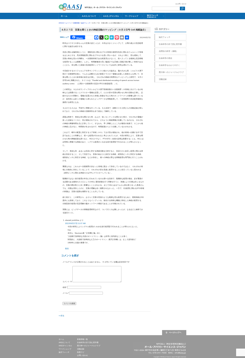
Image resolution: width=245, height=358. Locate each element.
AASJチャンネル (65, 346)
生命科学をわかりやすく (169, 65)
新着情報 (76, 23)
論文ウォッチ (85, 23)
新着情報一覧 (82, 339)
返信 (67, 248)
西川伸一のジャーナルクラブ (171, 72)
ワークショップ (65, 349)
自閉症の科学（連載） (168, 51)
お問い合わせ (181, 4)
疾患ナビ (80, 352)
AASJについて (64, 342)
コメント (67, 282)
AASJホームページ (65, 23)
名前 (64, 287)
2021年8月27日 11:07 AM (75, 223)
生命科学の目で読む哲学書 (170, 44)
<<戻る (61, 316)
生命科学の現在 (165, 58)
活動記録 (163, 79)
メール (65, 293)
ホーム (61, 339)
